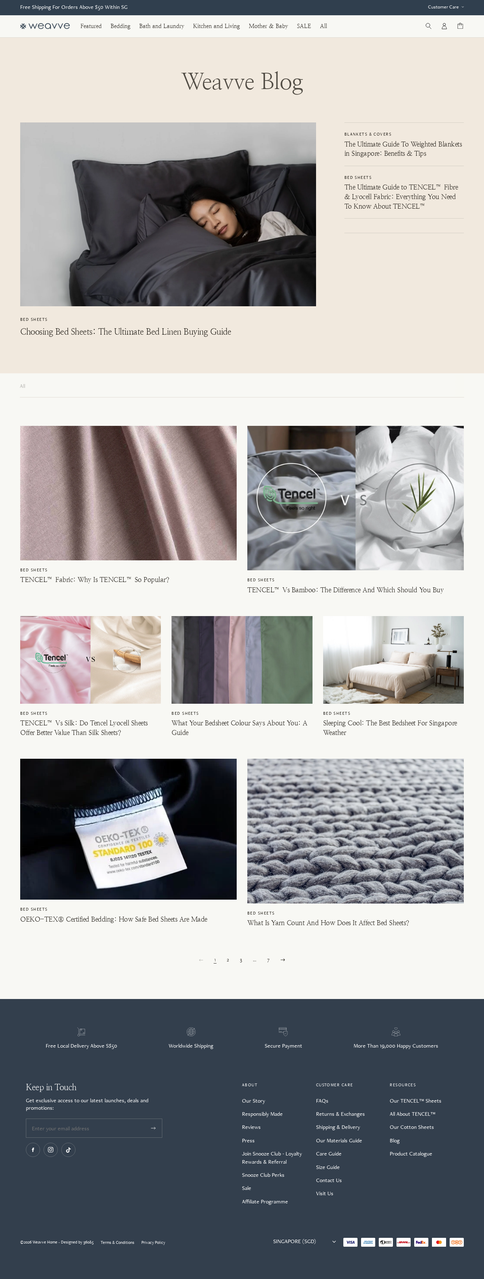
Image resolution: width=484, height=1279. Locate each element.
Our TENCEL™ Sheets (415, 1100)
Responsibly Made (262, 1114)
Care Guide (329, 1153)
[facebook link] (33, 1150)
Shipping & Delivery (338, 1127)
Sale (246, 1188)
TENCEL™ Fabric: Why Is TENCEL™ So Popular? (94, 579)
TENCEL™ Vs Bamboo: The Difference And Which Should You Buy (345, 590)
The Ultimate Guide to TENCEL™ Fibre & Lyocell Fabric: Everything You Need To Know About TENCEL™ (401, 196)
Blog (395, 1140)
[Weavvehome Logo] (45, 26)
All (22, 386)
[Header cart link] (460, 26)
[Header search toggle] (428, 26)
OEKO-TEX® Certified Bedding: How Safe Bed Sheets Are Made (113, 919)
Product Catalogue (411, 1153)
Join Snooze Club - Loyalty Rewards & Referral (272, 1157)
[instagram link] (51, 1150)
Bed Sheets (33, 319)
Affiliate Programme (265, 1201)
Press (248, 1140)
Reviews (251, 1127)
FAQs (322, 1100)
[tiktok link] (68, 1150)
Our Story (253, 1100)
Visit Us (324, 1193)
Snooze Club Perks (263, 1175)
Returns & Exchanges (340, 1114)
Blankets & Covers (368, 134)
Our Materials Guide (339, 1140)
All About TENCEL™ (412, 1114)
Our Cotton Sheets (412, 1127)
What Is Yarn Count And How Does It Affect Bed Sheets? (328, 923)
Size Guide (328, 1167)
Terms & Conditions (117, 1242)
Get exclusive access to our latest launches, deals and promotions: (87, 1104)
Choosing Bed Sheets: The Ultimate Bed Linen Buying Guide (125, 332)
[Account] (444, 26)
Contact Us (329, 1180)
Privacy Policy (153, 1242)
